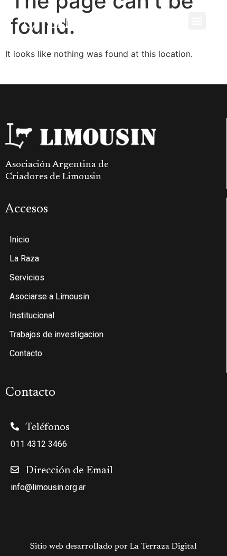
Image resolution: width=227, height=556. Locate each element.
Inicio (20, 240)
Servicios (27, 277)
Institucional (32, 315)
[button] (197, 21)
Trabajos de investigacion (56, 334)
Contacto (26, 353)
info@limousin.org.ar (48, 487)
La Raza (24, 258)
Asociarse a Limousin (49, 296)
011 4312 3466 (39, 444)
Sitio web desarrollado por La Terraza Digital (113, 546)
